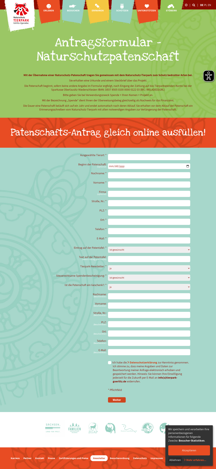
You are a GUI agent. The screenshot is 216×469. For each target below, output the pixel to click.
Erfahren (98, 10)
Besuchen (73, 10)
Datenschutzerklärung (143, 362)
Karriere (15, 458)
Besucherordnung (119, 458)
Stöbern (171, 10)
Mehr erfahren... (196, 460)
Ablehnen (175, 460)
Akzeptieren (189, 450)
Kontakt (39, 458)
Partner (27, 458)
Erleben (48, 10)
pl (206, 5)
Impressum (157, 458)
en (209, 5)
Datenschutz (140, 458)
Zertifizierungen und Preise (73, 458)
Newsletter (99, 458)
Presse (51, 458)
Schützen (122, 10)
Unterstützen (147, 10)
